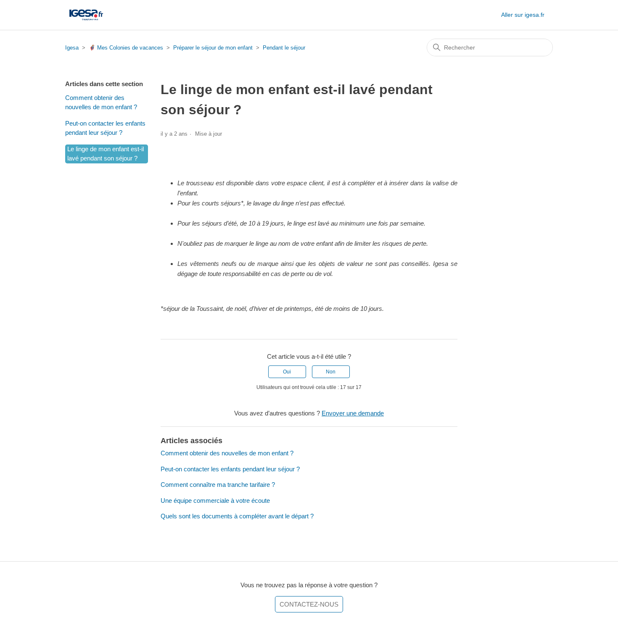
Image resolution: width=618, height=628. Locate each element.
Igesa (72, 48)
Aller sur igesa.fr (522, 14)
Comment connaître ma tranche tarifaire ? (218, 484)
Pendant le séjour (284, 48)
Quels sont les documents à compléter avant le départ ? (237, 516)
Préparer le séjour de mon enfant (213, 48)
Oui (287, 372)
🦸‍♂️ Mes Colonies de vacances (126, 48)
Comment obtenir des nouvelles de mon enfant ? (101, 102)
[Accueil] (86, 15)
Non (330, 372)
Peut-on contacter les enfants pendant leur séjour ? (105, 128)
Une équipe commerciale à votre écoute (215, 500)
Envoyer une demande (353, 413)
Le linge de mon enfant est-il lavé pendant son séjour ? (105, 153)
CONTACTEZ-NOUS (309, 604)
